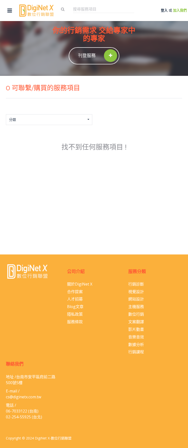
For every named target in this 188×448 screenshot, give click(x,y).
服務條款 (75, 321)
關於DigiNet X (79, 284)
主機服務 (136, 306)
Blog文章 (75, 306)
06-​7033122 (16, 411)
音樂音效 (136, 337)
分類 (12, 119)
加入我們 (180, 10)
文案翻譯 (136, 321)
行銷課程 (136, 352)
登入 (164, 10)
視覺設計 (136, 291)
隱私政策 (75, 314)
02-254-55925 (18, 417)
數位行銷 (136, 314)
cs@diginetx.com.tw (23, 397)
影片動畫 (136, 329)
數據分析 (136, 344)
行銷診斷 (136, 284)
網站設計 (136, 299)
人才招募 (75, 299)
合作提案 (75, 291)
